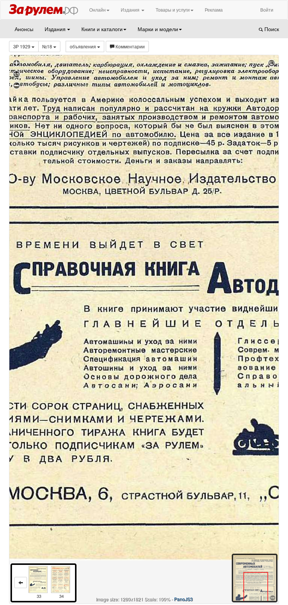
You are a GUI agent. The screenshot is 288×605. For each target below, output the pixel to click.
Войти (266, 9)
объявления (83, 46)
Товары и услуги (173, 9)
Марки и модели (158, 29)
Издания (131, 9)
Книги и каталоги (102, 29)
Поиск (271, 29)
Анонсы (24, 29)
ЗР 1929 (22, 46)
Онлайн (97, 9)
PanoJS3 (183, 599)
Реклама (214, 9)
